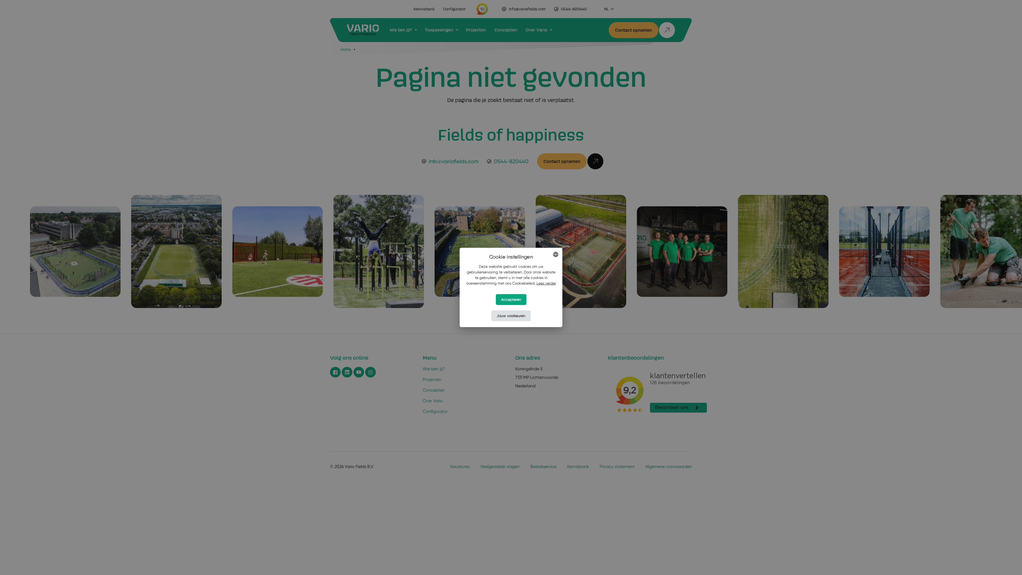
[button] (511, 315)
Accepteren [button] (511, 299)
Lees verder (546, 283)
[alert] (511, 287)
